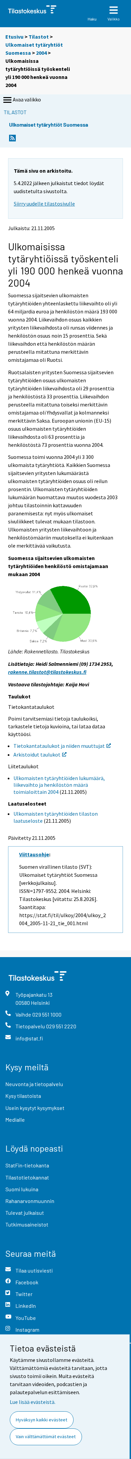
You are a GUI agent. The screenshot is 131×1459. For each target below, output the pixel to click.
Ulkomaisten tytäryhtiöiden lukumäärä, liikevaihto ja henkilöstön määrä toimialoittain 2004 (59, 785)
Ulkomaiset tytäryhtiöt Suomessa (48, 124)
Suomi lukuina (21, 1189)
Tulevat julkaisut (24, 1212)
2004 (41, 52)
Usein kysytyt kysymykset (34, 1108)
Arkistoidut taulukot (36, 754)
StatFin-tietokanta (27, 1165)
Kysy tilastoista (23, 1095)
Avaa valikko (27, 99)
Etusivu (14, 36)
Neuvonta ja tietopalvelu (34, 1084)
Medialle (15, 1119)
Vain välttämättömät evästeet (46, 1436)
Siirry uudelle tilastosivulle (44, 203)
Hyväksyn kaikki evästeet (41, 1420)
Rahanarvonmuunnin (29, 1201)
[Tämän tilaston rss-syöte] (12, 140)
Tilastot (39, 36)
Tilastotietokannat (27, 1177)
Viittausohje (34, 854)
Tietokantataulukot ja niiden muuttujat (59, 745)
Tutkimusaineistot (26, 1224)
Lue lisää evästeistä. (32, 1402)
